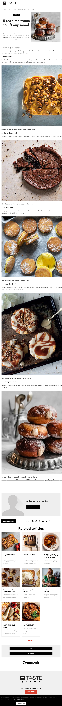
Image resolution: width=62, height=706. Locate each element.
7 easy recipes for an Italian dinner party (9, 590)
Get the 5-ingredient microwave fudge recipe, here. (18, 130)
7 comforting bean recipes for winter (29, 624)
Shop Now (31, 692)
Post (9, 9)
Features (14, 9)
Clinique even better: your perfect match (30, 555)
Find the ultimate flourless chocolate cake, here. (17, 204)
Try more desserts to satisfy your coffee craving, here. (19, 477)
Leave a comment (8, 521)
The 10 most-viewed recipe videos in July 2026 (9, 625)
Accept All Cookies (21, 703)
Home (4, 9)
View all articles (33, 507)
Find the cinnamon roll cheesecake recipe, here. (17, 378)
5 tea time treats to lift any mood (26, 9)
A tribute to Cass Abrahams (48, 590)
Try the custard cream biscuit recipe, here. (15, 281)
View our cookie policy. (19, 699)
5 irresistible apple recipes (9, 555)
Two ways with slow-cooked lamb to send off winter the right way (51, 555)
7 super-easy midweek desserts (30, 590)
